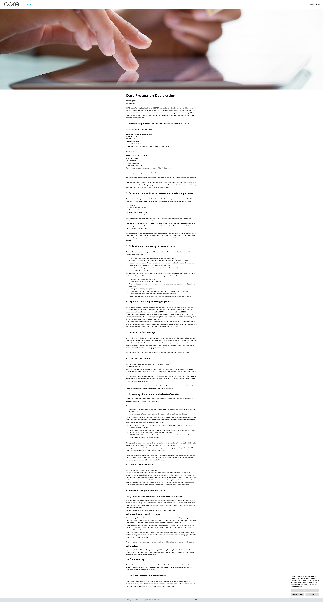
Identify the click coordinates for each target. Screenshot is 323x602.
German (312, 4)
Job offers (29, 4)
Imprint (138, 600)
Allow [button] (305, 591)
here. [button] (300, 586)
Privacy (128, 600)
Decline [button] (312, 594)
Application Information (152, 600)
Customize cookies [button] (297, 594)
